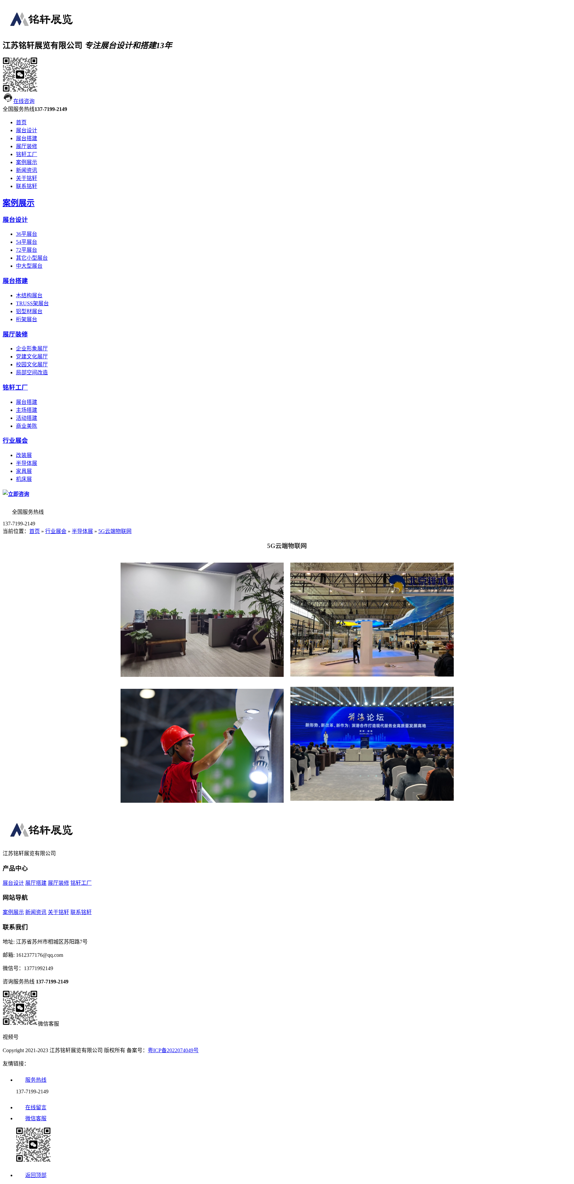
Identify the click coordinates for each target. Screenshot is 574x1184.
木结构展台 (29, 295)
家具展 (24, 471)
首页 (21, 122)
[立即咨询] (16, 494)
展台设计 (26, 130)
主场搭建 (26, 410)
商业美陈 (26, 426)
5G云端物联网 (115, 531)
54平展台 (26, 242)
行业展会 (15, 440)
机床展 (24, 479)
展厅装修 (26, 146)
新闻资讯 (26, 170)
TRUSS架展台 (32, 303)
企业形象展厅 (32, 348)
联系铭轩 (26, 186)
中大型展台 (29, 266)
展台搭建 (26, 138)
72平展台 (26, 250)
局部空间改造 (32, 372)
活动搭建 (26, 418)
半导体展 (26, 463)
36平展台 (26, 234)
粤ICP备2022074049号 (173, 1050)
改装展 (24, 455)
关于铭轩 (26, 178)
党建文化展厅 (32, 356)
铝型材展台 (29, 311)
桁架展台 (26, 319)
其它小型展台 (32, 258)
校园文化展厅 (32, 364)
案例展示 (26, 162)
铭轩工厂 (26, 154)
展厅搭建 (36, 883)
